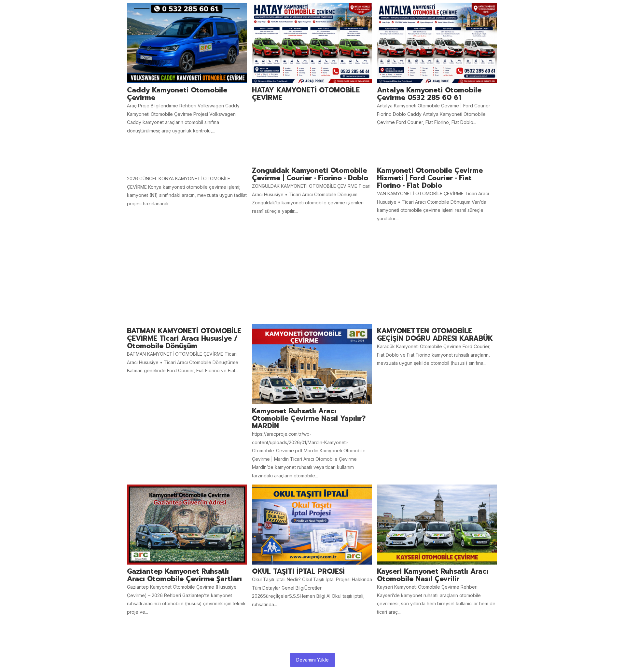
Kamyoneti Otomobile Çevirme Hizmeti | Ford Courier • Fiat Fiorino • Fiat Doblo (430, 178)
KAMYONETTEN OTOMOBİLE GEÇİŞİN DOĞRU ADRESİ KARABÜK (435, 334)
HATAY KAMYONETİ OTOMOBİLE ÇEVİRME (306, 94)
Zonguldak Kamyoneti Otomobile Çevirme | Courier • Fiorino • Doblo (310, 174)
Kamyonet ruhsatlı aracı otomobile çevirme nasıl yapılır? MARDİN (309, 418)
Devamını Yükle (312, 660)
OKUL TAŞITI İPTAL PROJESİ (298, 571)
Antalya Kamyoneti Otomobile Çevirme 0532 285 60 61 (429, 94)
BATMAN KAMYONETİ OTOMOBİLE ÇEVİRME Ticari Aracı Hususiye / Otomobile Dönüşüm (184, 338)
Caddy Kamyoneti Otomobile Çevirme (177, 94)
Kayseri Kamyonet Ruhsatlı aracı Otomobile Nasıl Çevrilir (432, 575)
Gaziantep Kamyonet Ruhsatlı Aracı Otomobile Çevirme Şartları (184, 575)
